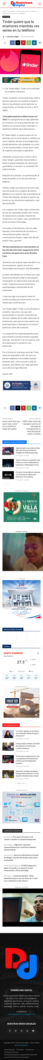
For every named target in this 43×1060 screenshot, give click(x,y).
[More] (39, 42)
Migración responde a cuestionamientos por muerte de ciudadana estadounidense (20, 847)
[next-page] (7, 484)
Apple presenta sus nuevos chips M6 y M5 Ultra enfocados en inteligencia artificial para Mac (28, 450)
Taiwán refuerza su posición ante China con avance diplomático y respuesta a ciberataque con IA (28, 462)
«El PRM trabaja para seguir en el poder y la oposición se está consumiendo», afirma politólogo (20, 868)
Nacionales (6, 478)
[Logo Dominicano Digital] (21, 4)
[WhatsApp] (28, 42)
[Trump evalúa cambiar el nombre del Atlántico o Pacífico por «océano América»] (8, 747)
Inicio (4, 11)
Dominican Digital (13, 36)
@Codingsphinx (23, 1045)
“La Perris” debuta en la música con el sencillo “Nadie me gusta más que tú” (27, 733)
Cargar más (21, 783)
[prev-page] (3, 484)
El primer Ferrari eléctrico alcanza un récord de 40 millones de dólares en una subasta (28, 474)
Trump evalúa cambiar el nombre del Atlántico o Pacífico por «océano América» (28, 746)
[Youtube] (33, 1031)
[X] (17, 42)
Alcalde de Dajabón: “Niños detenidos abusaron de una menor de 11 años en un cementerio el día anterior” (20, 878)
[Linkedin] (34, 42)
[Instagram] (21, 637)
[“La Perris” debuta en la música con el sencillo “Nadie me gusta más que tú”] (8, 734)
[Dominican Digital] (3, 36)
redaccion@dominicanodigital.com (21, 1014)
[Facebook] (12, 42)
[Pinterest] (23, 42)
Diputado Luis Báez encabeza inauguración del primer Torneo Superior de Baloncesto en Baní (27, 773)
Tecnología (11, 11)
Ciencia (5, 466)
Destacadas (6, 454)
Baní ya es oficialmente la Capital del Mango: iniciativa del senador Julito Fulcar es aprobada (21, 857)
